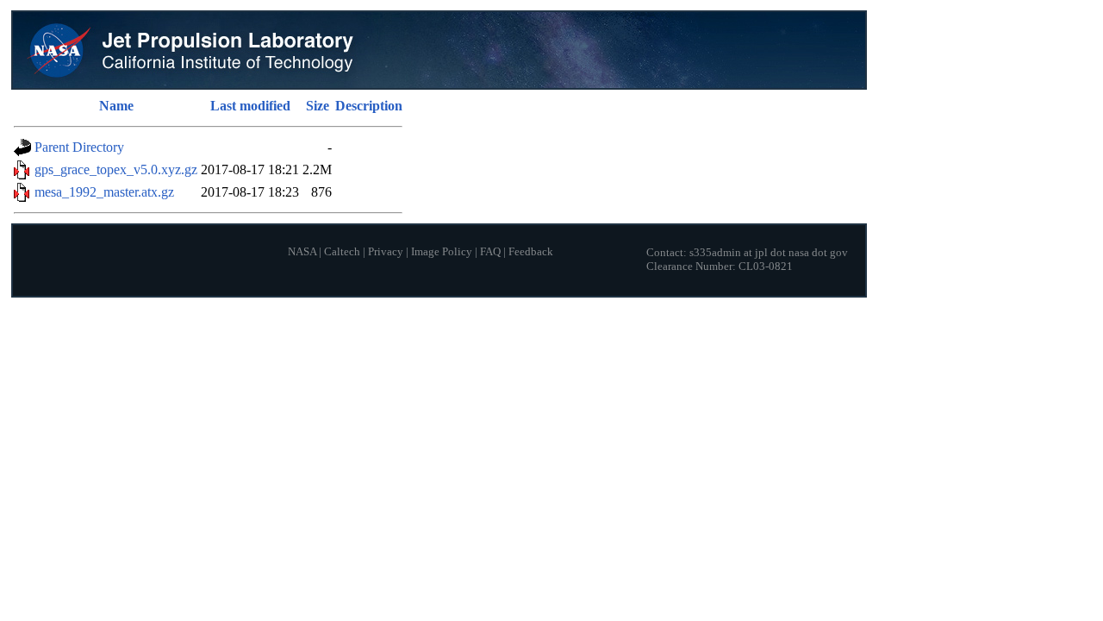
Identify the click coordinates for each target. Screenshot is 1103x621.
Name (116, 105)
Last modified (250, 105)
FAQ (490, 252)
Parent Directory (79, 147)
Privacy (385, 252)
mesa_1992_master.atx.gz (104, 192)
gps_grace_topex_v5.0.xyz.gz (115, 169)
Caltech (342, 252)
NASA (302, 252)
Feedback (530, 252)
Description (368, 105)
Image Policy (441, 252)
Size (317, 105)
